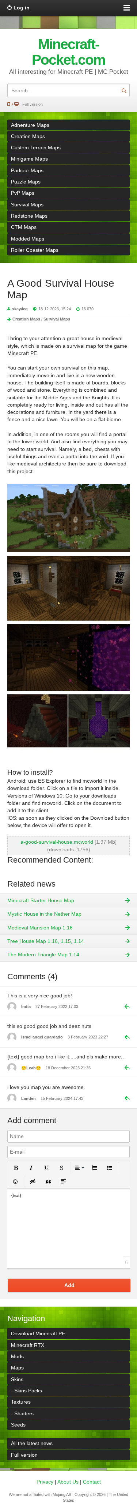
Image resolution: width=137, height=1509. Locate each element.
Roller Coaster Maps (34, 250)
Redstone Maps (29, 216)
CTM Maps (24, 227)
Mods (17, 1356)
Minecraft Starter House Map (40, 900)
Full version (32, 104)
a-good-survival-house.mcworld (56, 842)
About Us (68, 1482)
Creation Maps (28, 136)
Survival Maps (27, 204)
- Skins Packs (26, 1390)
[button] (16, 1168)
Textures (21, 1402)
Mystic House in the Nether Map (44, 914)
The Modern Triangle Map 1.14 (43, 954)
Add (69, 1285)
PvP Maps (22, 193)
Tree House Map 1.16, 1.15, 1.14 (45, 941)
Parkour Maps (27, 170)
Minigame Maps (29, 159)
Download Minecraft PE (38, 1333)
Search (123, 90)
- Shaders (22, 1413)
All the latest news (32, 1443)
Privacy (45, 1482)
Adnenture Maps (30, 125)
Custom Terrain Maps (36, 147)
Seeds (18, 1425)
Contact (92, 1482)
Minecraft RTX (27, 1345)
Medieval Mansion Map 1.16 (40, 928)
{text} (16, 1195)
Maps (17, 1368)
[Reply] (124, 1006)
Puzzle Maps (26, 182)
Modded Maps (27, 239)
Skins (17, 1379)
